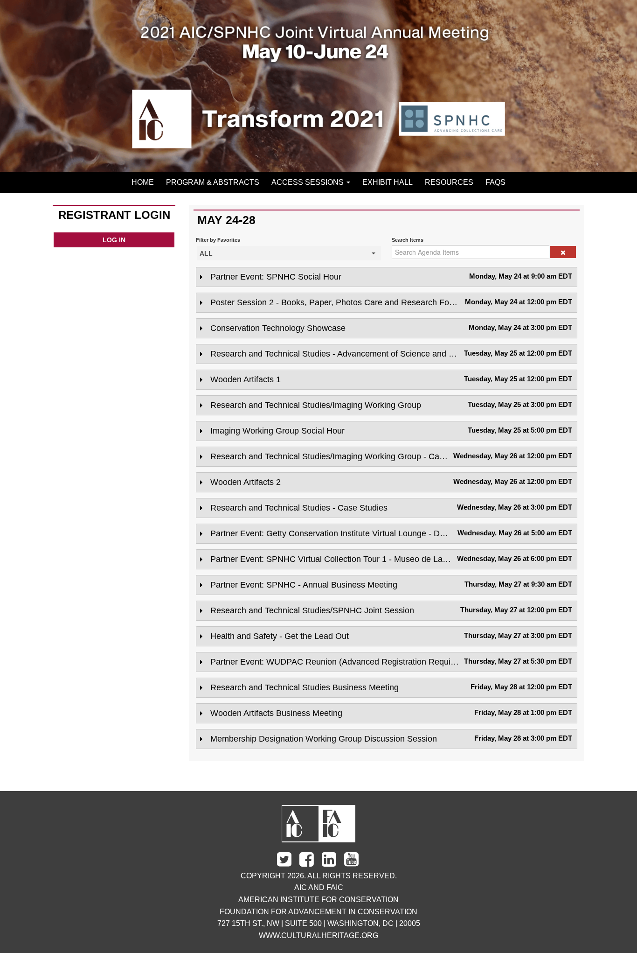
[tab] (386, 277)
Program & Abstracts (212, 182)
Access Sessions (308, 182)
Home (143, 182)
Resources (449, 182)
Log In (114, 240)
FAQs (495, 182)
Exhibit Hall (387, 182)
